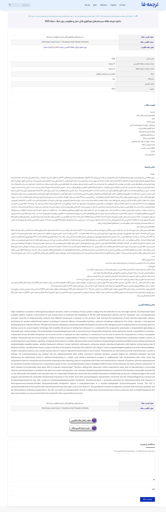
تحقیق (95, 5)
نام (154, 479)
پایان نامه (87, 5)
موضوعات (113, 5)
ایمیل (153, 489)
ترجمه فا (123, 5)
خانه (135, 16)
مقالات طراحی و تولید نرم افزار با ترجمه (85, 16)
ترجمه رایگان (103, 5)
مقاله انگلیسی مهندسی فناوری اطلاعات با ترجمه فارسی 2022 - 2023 (114, 16)
